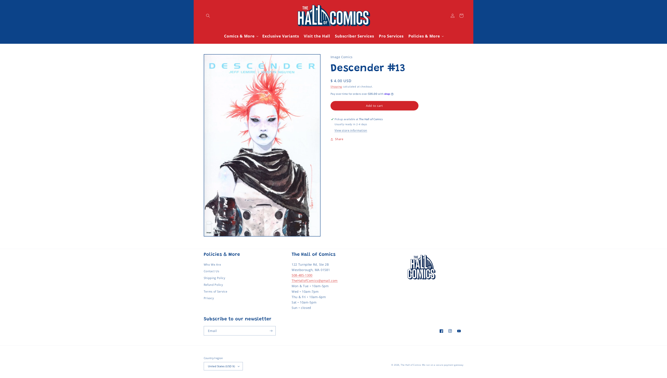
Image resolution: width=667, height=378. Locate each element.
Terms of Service (215, 291)
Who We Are (212, 265)
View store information (351, 130)
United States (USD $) (221, 366)
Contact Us (211, 271)
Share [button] (339, 139)
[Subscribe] (271, 330)
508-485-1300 (302, 275)
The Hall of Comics (411, 365)
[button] (208, 15)
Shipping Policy (214, 278)
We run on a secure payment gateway (442, 365)
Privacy (209, 298)
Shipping (336, 86)
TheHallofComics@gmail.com (315, 280)
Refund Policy (213, 285)
